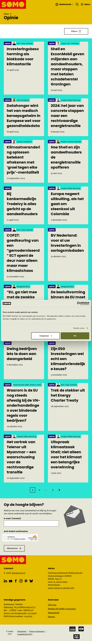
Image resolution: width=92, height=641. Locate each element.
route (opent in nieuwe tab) (61, 588)
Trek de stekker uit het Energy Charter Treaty (68, 395)
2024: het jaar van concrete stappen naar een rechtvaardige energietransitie (67, 115)
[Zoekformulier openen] (77, 4)
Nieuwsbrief (53, 613)
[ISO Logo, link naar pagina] (81, 629)
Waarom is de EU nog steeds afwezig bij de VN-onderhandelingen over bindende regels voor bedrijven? (23, 405)
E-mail (12, 518)
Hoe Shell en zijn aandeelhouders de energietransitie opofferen (66, 157)
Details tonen (79, 328)
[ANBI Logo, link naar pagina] (72, 629)
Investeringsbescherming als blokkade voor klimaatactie (23, 56)
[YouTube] (10, 581)
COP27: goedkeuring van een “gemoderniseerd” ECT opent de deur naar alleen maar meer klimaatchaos (23, 253)
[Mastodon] (26, 581)
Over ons (52, 605)
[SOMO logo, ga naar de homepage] (13, 4)
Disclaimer (21, 631)
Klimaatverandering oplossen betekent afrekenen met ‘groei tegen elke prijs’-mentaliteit (23, 160)
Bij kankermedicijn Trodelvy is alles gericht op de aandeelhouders (22, 204)
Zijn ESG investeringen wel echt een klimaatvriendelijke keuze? (68, 358)
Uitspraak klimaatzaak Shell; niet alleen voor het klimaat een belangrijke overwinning (66, 454)
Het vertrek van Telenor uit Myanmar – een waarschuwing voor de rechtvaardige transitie (21, 457)
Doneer (51, 616)
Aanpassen (44, 336)
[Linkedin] (5, 581)
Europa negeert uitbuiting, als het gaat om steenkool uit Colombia (67, 204)
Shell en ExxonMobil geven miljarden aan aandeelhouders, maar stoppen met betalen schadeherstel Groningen (67, 66)
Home (6, 14)
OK (75, 336)
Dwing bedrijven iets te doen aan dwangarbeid (22, 353)
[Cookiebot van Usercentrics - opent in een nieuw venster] (78, 303)
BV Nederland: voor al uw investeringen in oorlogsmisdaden (67, 243)
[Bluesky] (31, 581)
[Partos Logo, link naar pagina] (76, 636)
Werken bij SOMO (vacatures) (62, 609)
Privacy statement (36, 631)
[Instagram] (21, 581)
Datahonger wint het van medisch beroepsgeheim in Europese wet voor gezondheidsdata (23, 115)
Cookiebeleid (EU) (24, 634)
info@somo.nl (18, 573)
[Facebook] (15, 581)
